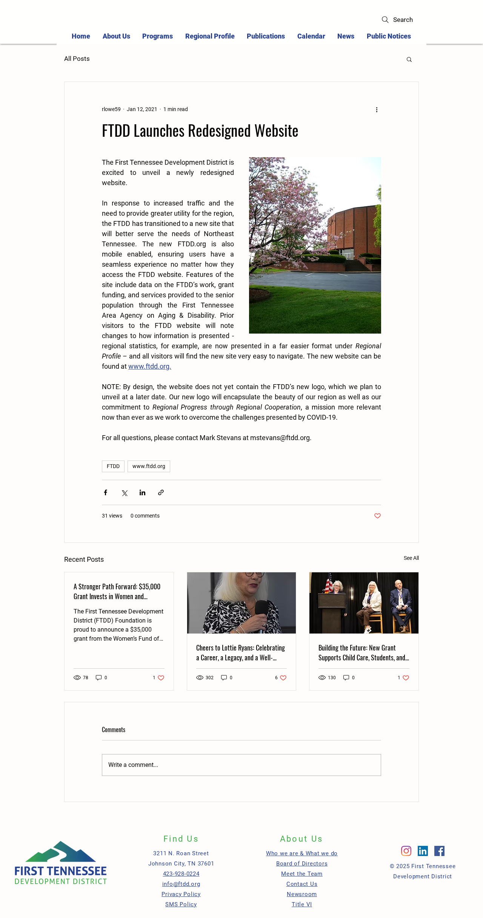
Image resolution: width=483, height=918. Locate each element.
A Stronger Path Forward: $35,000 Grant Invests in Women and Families (117, 591)
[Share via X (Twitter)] (124, 492)
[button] (157, 36)
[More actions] (376, 109)
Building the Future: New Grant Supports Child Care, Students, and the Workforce (361, 652)
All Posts (77, 58)
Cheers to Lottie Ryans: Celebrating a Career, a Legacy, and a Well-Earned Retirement (240, 652)
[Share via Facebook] (105, 492)
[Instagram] (406, 851)
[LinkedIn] (423, 851)
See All (411, 558)
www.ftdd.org (148, 466)
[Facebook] (439, 851)
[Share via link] (161, 492)
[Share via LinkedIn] (142, 492)
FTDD (113, 466)
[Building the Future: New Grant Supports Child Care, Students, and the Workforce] (363, 603)
